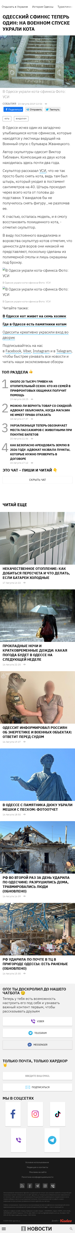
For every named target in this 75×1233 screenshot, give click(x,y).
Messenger (40, 1044)
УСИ (42, 170)
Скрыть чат (37, 479)
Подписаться (41, 1087)
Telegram (64, 350)
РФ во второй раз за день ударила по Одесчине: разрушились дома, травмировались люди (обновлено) (36, 884)
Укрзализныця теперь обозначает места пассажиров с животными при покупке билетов (41, 430)
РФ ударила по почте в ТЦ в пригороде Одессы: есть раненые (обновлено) (35, 964)
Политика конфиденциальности (37, 1177)
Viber (27, 350)
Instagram (41, 350)
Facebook (13, 350)
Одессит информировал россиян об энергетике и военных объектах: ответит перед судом (37, 732)
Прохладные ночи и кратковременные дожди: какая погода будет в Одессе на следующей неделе (35, 652)
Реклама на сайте (38, 1172)
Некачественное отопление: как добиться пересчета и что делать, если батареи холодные (36, 573)
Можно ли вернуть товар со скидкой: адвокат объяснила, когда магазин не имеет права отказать (41, 410)
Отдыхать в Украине (15, 6)
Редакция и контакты (37, 1167)
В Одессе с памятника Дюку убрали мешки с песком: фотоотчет (37, 807)
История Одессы (42, 6)
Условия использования (37, 1162)
